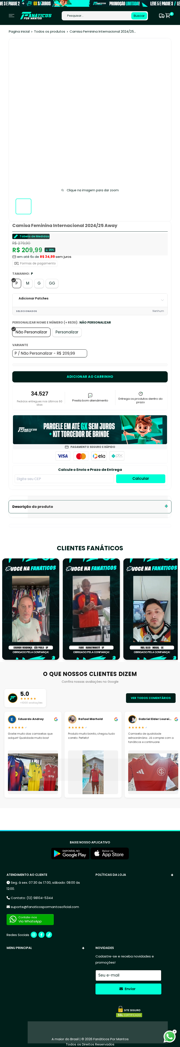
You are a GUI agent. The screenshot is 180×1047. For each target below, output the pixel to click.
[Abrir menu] (11, 15)
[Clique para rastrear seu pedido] (161, 15)
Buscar (139, 15)
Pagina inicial (19, 31)
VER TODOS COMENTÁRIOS (151, 698)
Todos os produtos (49, 31)
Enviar (130, 988)
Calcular (140, 478)
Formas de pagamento (37, 263)
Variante (20, 345)
